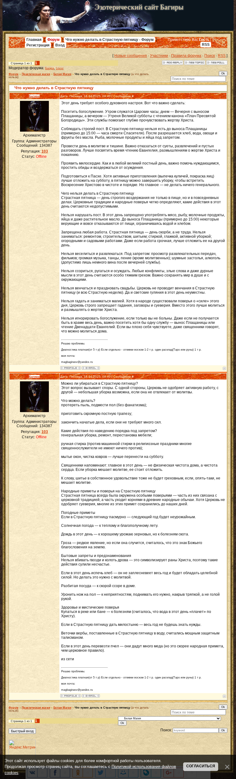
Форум (53, 40)
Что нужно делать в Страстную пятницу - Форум (109, 40)
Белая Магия (62, 74)
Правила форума (186, 56)
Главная (33, 40)
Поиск (209, 56)
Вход (60, 45)
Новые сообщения (130, 56)
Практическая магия (36, 74)
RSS (206, 44)
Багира (49, 68)
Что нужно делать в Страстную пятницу (102, 74)
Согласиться (200, 766)
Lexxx (60, 68)
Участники (159, 56)
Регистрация (37, 45)
